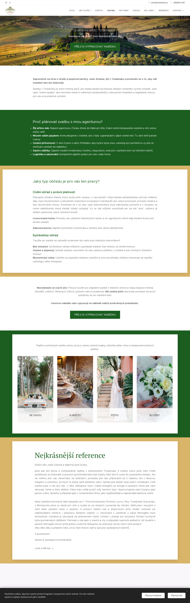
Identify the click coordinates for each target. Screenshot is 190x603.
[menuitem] (73, 10)
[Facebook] (6, 2)
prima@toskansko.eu (159, 2)
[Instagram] (10, 2)
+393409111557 (179, 2)
